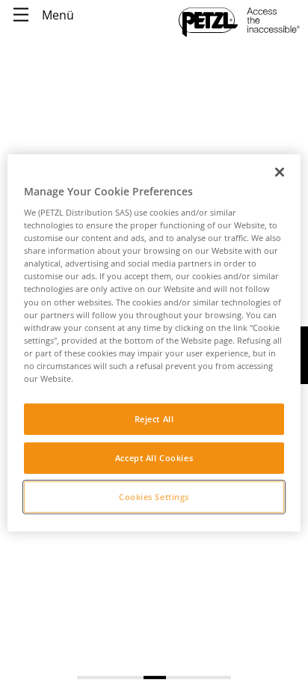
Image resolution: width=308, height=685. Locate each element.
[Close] (279, 171)
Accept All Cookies (154, 457)
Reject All (154, 418)
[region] (153, 342)
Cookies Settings (154, 496)
